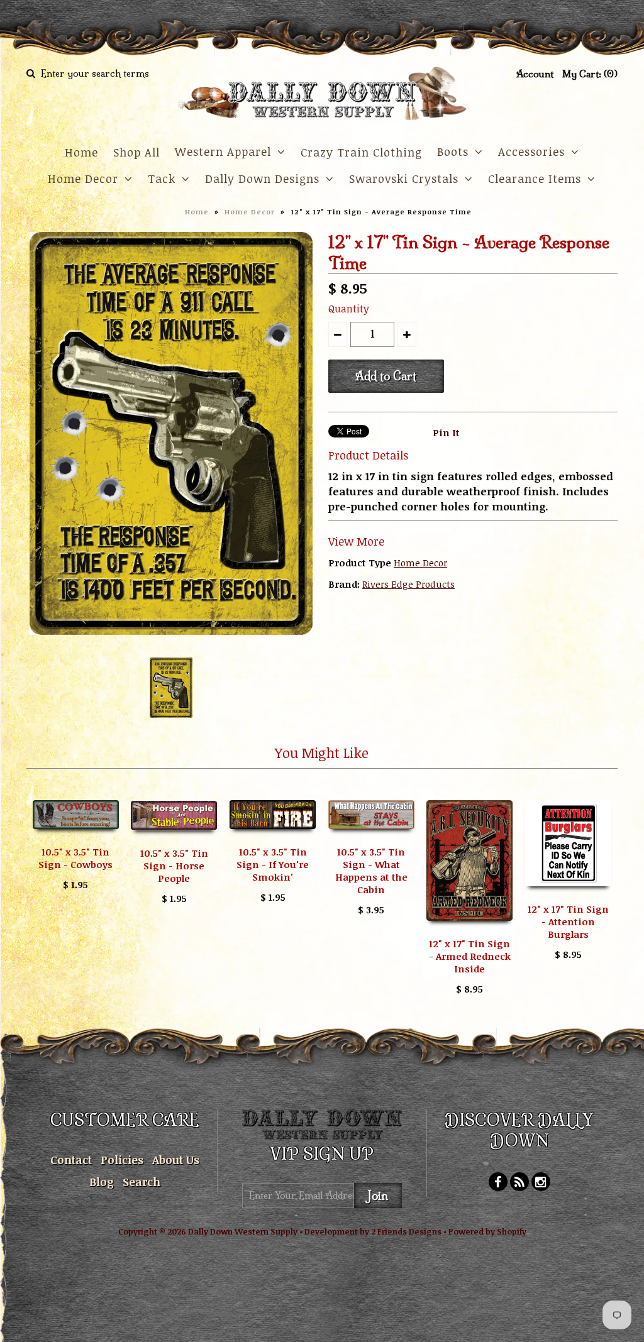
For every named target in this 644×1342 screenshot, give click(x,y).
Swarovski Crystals (403, 178)
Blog (101, 1181)
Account (534, 74)
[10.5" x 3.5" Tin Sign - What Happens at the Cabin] (371, 838)
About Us (175, 1159)
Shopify (511, 1231)
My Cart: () (590, 74)
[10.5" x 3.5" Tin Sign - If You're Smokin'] (273, 838)
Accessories (531, 151)
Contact (71, 1159)
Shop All (136, 152)
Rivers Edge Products (408, 584)
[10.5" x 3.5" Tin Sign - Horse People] (174, 839)
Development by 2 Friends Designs (372, 1231)
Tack (161, 178)
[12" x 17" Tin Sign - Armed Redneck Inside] (469, 929)
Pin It (446, 432)
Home (81, 152)
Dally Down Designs (262, 178)
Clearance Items (534, 178)
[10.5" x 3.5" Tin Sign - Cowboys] (76, 838)
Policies (122, 1159)
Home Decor (83, 178)
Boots (453, 151)
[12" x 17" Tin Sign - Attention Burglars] (568, 895)
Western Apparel (223, 151)
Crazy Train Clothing (361, 152)
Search (141, 1181)
